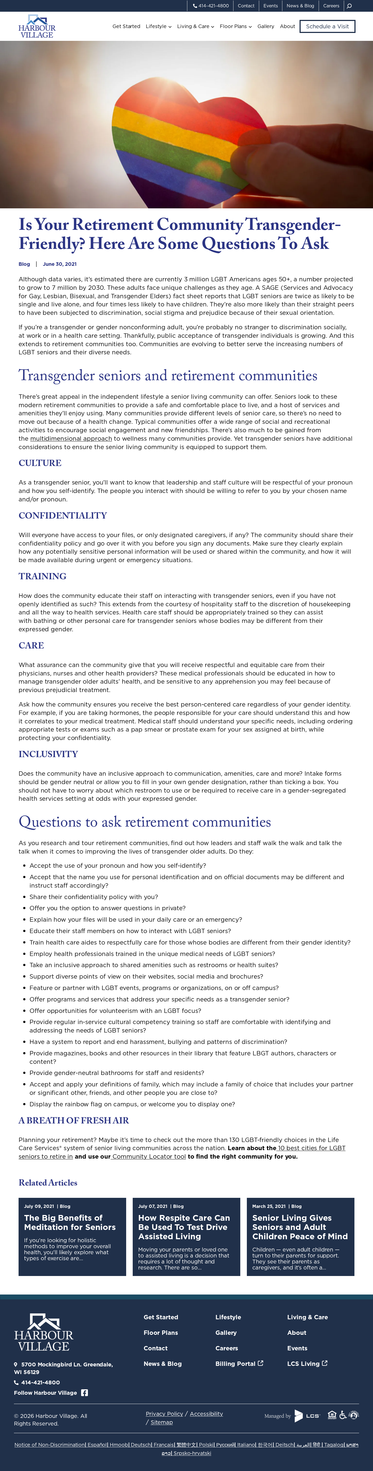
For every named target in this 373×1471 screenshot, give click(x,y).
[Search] (349, 6)
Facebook (84, 1392)
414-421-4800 (40, 1382)
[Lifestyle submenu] (170, 26)
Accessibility (206, 1414)
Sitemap (162, 1422)
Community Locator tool (148, 1156)
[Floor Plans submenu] (250, 26)
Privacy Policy (164, 1414)
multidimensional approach (71, 438)
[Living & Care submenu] (212, 26)
